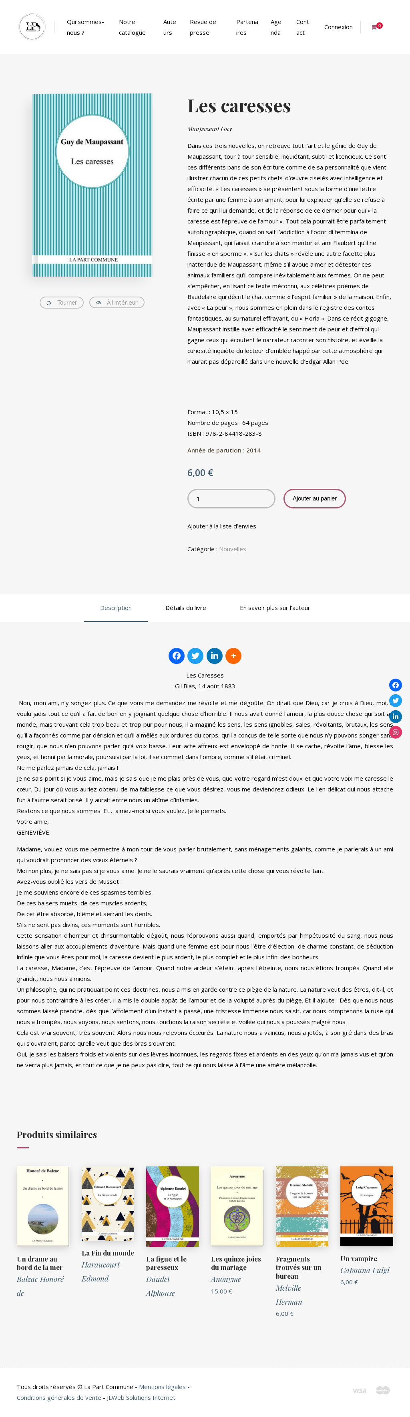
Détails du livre (185, 608)
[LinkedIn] (395, 716)
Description (116, 608)
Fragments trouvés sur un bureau (299, 1267)
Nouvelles (232, 549)
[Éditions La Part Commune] (32, 27)
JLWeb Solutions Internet (141, 1397)
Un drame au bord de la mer (40, 1263)
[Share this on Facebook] (177, 656)
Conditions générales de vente (59, 1397)
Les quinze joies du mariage (236, 1263)
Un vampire (358, 1258)
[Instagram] (395, 732)
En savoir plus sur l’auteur (275, 608)
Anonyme (226, 1279)
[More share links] (233, 656)
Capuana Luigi (365, 1270)
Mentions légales (162, 1387)
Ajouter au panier (315, 498)
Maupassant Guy (209, 129)
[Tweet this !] (195, 656)
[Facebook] (395, 684)
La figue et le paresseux (166, 1263)
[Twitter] (395, 700)
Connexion (338, 27)
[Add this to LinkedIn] (215, 656)
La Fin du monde (108, 1252)
